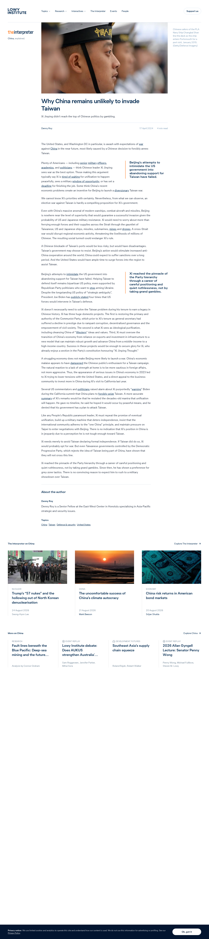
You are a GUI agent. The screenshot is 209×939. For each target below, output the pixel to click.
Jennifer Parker (87, 662)
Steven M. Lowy (171, 665)
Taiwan (51, 524)
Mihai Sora (67, 665)
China (11, 38)
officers (101, 163)
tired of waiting (71, 176)
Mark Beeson (85, 614)
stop (92, 287)
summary (46, 398)
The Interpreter (97, 11)
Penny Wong (169, 662)
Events (113, 11)
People (125, 11)
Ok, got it (187, 931)
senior (83, 163)
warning (136, 389)
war (141, 144)
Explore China (191, 633)
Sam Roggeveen (70, 662)
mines (112, 229)
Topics (44, 11)
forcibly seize (106, 393)
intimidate (72, 274)
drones (126, 229)
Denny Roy (46, 128)
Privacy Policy (14, 933)
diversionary (121, 190)
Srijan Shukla (152, 614)
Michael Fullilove (185, 662)
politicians (66, 167)
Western (81, 332)
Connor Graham (32, 665)
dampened (76, 363)
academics (47, 167)
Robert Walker (134, 665)
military (92, 163)
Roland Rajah (119, 665)
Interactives (77, 11)
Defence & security (66, 524)
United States (84, 524)
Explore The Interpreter (186, 543)
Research (59, 11)
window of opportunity (85, 181)
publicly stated (79, 297)
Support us (192, 11)
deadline (46, 185)
